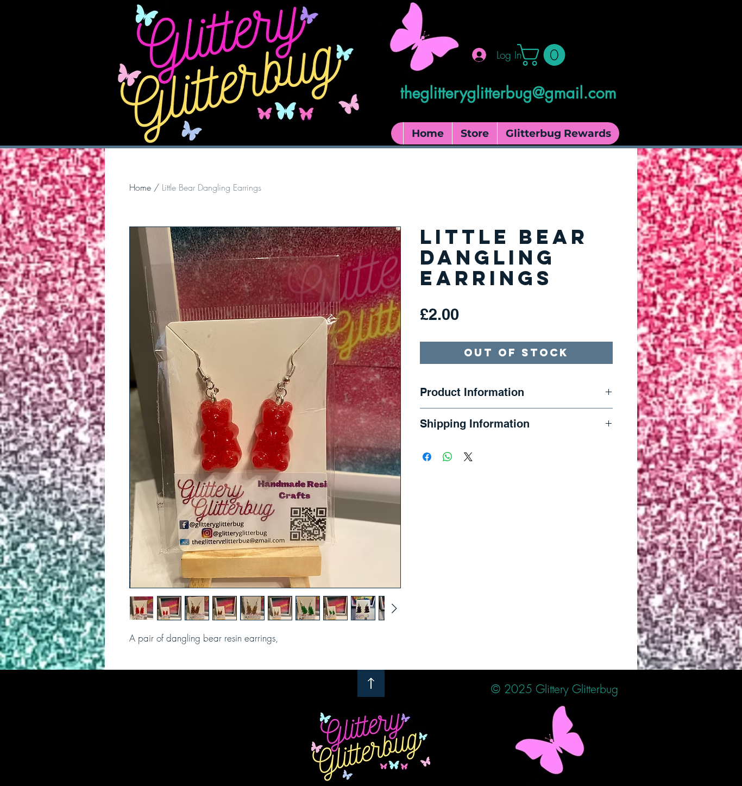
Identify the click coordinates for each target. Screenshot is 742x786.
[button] (543, 55)
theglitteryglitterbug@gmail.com (508, 92)
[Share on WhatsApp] (447, 456)
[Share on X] (468, 456)
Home (140, 187)
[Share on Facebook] (426, 456)
